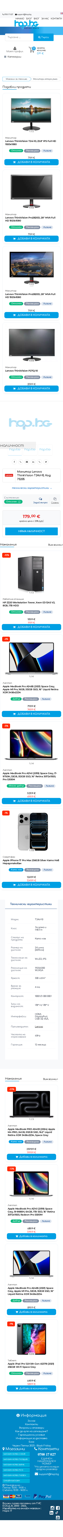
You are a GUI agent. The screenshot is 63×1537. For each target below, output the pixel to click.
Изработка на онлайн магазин (22, 1508)
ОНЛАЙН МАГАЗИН (12, 1481)
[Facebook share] (14, 461)
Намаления (8, 544)
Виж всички (55, 545)
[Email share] (26, 461)
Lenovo (39, 1027)
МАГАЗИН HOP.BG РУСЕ (13, 1470)
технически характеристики (30, 488)
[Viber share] (20, 461)
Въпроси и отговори (31, 1428)
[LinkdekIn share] (33, 461)
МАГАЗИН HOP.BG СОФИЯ (14, 1454)
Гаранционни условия (31, 1435)
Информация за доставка (31, 1438)
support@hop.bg (24, 14)
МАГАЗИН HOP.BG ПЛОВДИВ (15, 1459)
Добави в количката (34, 162)
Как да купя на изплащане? (31, 1431)
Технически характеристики (31, 904)
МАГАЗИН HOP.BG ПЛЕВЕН (15, 1475)
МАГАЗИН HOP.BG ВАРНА (14, 1465)
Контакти (31, 1424)
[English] (61, 13)
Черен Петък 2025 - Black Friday (31, 1445)
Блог (31, 1442)
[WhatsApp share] (39, 461)
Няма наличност (31, 531)
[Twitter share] (45, 461)
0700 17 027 (8, 14)
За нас (31, 1421)
